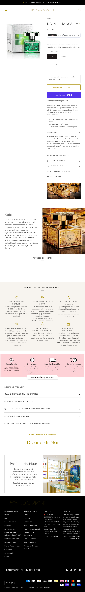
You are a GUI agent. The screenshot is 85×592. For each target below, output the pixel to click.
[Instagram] (75, 570)
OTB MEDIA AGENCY (43, 588)
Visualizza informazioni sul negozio (63, 127)
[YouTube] (80, 570)
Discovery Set (9, 529)
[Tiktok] (71, 570)
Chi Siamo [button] (67, 511)
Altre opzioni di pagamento (57, 101)
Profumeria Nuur (13, 588)
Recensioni (28, 522)
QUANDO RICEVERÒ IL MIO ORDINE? (21, 394)
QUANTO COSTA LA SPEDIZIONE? (19, 401)
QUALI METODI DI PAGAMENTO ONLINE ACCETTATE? (28, 409)
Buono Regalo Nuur (12, 546)
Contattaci (8, 553)
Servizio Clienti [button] (30, 511)
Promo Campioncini (57, 160)
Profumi (7, 525)
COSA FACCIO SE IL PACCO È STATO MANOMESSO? (27, 424)
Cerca (6, 557)
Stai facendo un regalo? (59, 171)
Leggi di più (51, 148)
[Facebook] (67, 570)
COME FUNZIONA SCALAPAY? (17, 416)
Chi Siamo (8, 549)
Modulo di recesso (31, 525)
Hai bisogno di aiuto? (58, 166)
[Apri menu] (7, 10)
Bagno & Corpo (10, 542)
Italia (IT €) (10, 583)
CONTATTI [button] (47, 511)
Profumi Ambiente (11, 539)
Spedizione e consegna (59, 155)
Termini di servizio (31, 542)
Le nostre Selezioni (11, 522)
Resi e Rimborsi (55, 176)
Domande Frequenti (32, 529)
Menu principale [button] (11, 511)
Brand (6, 518)
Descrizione (52, 132)
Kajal (49, 18)
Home (6, 515)
